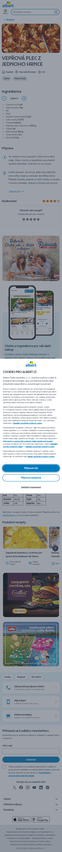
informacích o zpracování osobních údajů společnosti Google (27, 441)
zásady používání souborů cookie (40, 456)
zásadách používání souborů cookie (27, 423)
